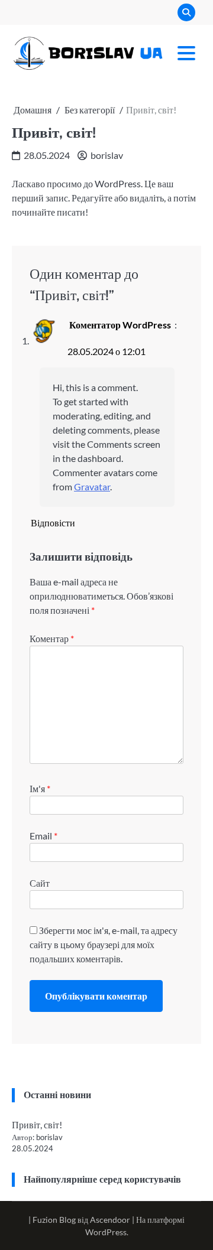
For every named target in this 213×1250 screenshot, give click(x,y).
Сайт (40, 882)
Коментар (52, 638)
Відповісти (53, 522)
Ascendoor (110, 1220)
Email (43, 835)
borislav (107, 155)
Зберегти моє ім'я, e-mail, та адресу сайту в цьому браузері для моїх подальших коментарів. (104, 944)
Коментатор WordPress (120, 324)
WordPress (106, 1232)
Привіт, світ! (37, 1124)
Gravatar (92, 486)
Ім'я (40, 788)
